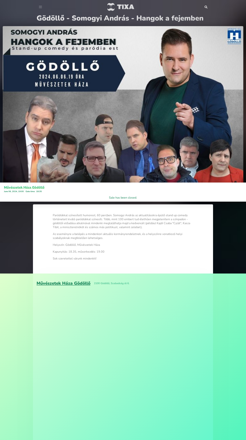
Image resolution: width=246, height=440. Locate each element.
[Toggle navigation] (40, 7)
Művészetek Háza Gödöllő (24, 187)
